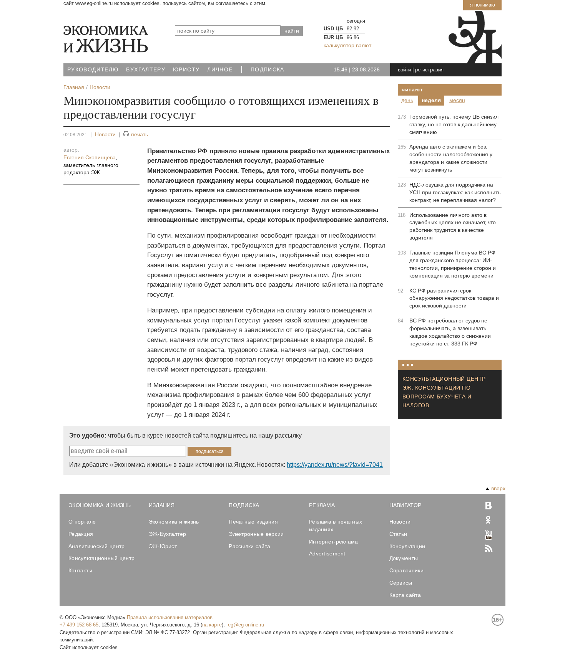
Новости (105, 134)
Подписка (267, 70)
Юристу (186, 70)
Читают (412, 89)
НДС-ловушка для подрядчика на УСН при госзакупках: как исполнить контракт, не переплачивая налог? (454, 192)
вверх (498, 488)
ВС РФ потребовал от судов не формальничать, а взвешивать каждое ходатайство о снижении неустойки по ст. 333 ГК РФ (450, 332)
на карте (212, 625)
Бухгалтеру (145, 70)
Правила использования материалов (170, 617)
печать (139, 134)
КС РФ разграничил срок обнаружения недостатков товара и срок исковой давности (454, 298)
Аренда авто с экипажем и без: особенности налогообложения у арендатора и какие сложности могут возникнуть (450, 158)
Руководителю (92, 70)
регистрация (429, 70)
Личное (220, 70)
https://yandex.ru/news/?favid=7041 (335, 464)
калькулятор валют (347, 45)
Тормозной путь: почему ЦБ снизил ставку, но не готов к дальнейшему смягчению (454, 124)
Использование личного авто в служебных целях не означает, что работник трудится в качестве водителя (452, 226)
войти (404, 70)
